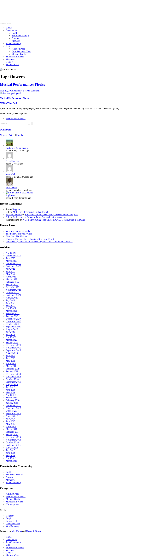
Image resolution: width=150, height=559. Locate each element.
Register (9, 515)
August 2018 (12, 384)
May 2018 (10, 392)
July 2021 (10, 300)
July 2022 (10, 269)
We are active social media (18, 231)
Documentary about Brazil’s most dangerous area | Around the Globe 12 (39, 241)
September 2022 (13, 266)
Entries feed (11, 521)
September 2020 (13, 326)
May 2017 (10, 424)
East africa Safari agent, (17, 148)
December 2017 (13, 405)
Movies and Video (14, 501)
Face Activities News (21, 51)
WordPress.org (12, 526)
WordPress (17, 531)
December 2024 (13, 255)
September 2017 (13, 413)
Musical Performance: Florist (22, 84)
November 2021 (13, 290)
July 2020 (10, 332)
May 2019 (10, 361)
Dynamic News (33, 531)
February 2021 (12, 313)
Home (9, 27)
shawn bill (10, 174)
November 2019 (13, 347)
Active (11, 135)
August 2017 (12, 416)
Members (16, 41)
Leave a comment (31, 90)
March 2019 (11, 366)
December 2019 (13, 345)
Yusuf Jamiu (11, 187)
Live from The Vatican (16, 236)
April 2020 (11, 337)
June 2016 (10, 453)
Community (11, 30)
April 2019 (11, 363)
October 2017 (12, 411)
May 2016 (10, 455)
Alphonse (17, 90)
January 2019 (12, 371)
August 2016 (12, 447)
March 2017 (11, 429)
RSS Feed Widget (5, 23)
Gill (7, 217)
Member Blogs (18, 54)
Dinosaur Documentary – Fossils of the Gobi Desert (30, 239)
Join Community (13, 43)
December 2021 (13, 287)
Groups (15, 38)
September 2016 (13, 445)
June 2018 (10, 389)
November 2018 (13, 376)
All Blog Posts (18, 48)
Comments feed (13, 523)
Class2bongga (12, 161)
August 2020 (12, 329)
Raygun (16, 209)
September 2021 (13, 295)
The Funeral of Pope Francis (19, 233)
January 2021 (12, 316)
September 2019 (13, 350)
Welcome (10, 59)
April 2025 (11, 253)
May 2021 (10, 305)
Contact (9, 62)
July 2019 (10, 355)
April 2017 (11, 426)
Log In (15, 33)
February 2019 (12, 368)
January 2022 (12, 284)
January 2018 (12, 403)
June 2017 (10, 421)
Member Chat (12, 64)
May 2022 (10, 274)
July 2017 (10, 418)
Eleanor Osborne (14, 214)
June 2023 (10, 258)
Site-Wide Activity (20, 35)
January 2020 (12, 342)
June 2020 (10, 334)
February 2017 (12, 432)
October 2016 (12, 442)
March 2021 (11, 311)
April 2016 (11, 458)
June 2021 (10, 303)
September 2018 (13, 382)
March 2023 (11, 261)
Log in (9, 518)
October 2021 (12, 292)
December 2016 (13, 437)
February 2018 (12, 400)
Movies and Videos (15, 56)
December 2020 (13, 318)
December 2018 (13, 374)
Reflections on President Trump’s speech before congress (51, 214)
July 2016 (10, 450)
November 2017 (13, 408)
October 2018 (12, 379)
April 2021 (11, 308)
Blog (8, 46)
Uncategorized (12, 504)
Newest (3, 135)
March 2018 (11, 397)
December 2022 (13, 263)
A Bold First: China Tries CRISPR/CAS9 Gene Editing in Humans (54, 220)
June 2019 (10, 358)
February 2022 (12, 282)
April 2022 (11, 276)
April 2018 (11, 395)
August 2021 (12, 297)
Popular (19, 135)
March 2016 (11, 461)
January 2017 (12, 434)
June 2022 (10, 271)
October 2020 (12, 324)
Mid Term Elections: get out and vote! (30, 212)
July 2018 (10, 387)
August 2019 (12, 353)
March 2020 (11, 340)
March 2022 (11, 279)
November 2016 (13, 439)
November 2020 (13, 321)
